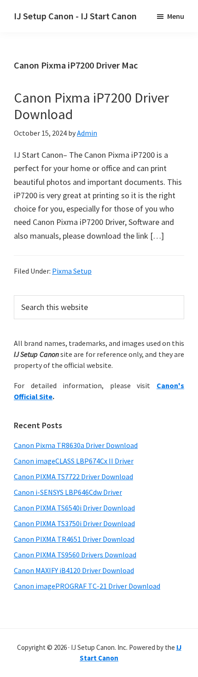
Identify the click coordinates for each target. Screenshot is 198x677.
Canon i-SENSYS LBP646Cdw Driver (68, 492)
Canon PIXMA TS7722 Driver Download (73, 476)
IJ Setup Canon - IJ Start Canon (75, 16)
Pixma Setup (72, 270)
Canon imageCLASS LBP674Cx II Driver (74, 460)
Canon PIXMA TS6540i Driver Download (74, 507)
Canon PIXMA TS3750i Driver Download (74, 523)
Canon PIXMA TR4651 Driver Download (74, 539)
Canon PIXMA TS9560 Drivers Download (75, 554)
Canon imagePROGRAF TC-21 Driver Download (87, 586)
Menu (175, 16)
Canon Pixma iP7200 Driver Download (91, 106)
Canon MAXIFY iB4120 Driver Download (74, 570)
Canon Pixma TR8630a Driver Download (76, 445)
